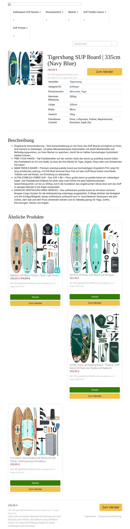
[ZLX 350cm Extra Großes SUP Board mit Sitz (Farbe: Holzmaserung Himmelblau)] (35, 431)
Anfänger (74, 86)
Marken (72, 12)
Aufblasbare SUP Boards (26, 12)
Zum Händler (104, 71)
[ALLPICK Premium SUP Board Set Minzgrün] (95, 248)
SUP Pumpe (19, 27)
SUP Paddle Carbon (94, 12)
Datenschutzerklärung (109, 516)
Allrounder (75, 91)
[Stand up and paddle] (45, 4)
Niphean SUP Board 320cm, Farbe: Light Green (34, 275)
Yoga (83, 91)
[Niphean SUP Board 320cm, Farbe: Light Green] (35, 248)
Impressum (90, 516)
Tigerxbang (76, 81)
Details (35, 297)
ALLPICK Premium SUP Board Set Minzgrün (92, 275)
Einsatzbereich (54, 12)
